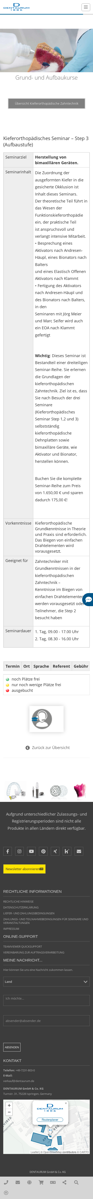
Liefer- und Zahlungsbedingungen (29, 913)
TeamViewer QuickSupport (22, 946)
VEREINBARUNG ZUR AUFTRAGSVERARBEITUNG (33, 952)
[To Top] (6, 1193)
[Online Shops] (41, 1182)
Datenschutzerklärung (20, 907)
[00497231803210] (6, 1182)
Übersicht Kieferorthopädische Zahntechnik (46, 103)
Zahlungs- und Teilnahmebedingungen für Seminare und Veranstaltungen (45, 921)
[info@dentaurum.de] (17, 1182)
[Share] (64, 1182)
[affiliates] (29, 1182)
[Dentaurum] (16, 7)
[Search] (76, 1182)
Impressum (11, 929)
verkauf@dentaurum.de (18, 1081)
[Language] (53, 1182)
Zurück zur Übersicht (51, 747)
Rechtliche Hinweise (18, 901)
